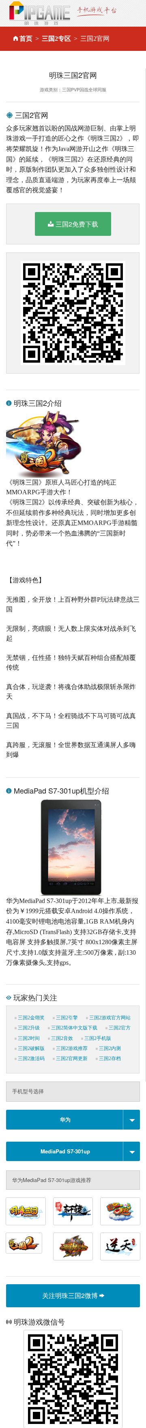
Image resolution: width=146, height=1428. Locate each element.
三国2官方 (119, 1028)
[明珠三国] (25, 1211)
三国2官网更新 (71, 1058)
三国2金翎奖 (31, 1018)
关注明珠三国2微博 (70, 1295)
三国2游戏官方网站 (109, 1018)
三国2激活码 (31, 1058)
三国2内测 (109, 1048)
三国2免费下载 (77, 224)
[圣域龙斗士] (73, 1246)
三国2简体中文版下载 (73, 1028)
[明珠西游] (120, 1211)
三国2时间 (28, 1038)
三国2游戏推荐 (71, 1048)
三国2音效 (61, 1038)
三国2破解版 (31, 1048)
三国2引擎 (66, 1018)
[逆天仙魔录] (120, 1246)
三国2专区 (56, 38)
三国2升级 (28, 1028)
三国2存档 (109, 1058)
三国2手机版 (97, 1038)
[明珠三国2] (24, 1243)
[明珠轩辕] (73, 1211)
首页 (25, 38)
